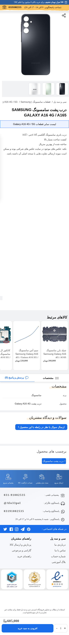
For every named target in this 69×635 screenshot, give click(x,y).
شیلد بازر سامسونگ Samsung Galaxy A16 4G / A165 (54, 354)
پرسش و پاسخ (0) (14, 377)
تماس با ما (60, 550)
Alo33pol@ (12, 503)
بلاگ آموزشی (58, 562)
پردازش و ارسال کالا (20, 544)
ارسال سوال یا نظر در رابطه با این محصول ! (41, 427)
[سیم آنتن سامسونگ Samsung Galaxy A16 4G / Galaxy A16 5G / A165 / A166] (26, 334)
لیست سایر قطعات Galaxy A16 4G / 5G (34, 124)
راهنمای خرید (24, 556)
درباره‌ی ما (59, 544)
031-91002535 (14, 495)
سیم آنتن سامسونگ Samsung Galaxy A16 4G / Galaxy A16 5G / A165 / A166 (26, 355)
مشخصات (48, 378)
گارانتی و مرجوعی (21, 550)
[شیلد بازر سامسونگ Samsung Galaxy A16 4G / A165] (54, 334)
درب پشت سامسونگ (53, 461)
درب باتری (61, 135)
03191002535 (14, 511)
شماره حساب (58, 556)
